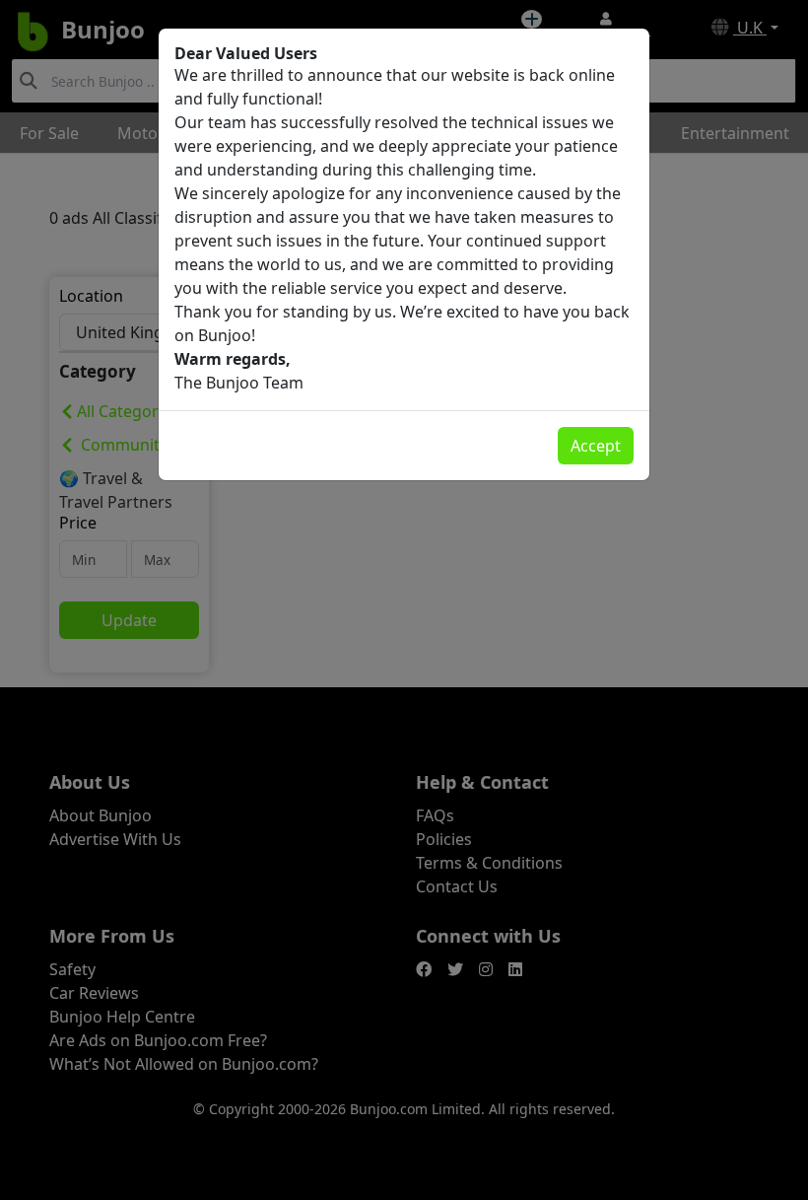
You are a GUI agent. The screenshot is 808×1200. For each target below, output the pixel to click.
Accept (596, 446)
